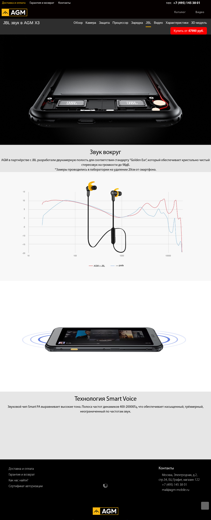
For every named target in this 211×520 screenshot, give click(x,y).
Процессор (120, 22)
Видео (200, 12)
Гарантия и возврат (42, 3)
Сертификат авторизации (26, 486)
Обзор (78, 22)
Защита (104, 22)
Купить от (189, 30)
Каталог (180, 12)
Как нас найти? (18, 480)
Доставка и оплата (14, 3)
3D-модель (199, 22)
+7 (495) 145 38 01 (186, 3)
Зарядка (137, 22)
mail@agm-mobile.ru (175, 490)
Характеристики (177, 22)
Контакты (64, 3)
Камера (91, 22)
